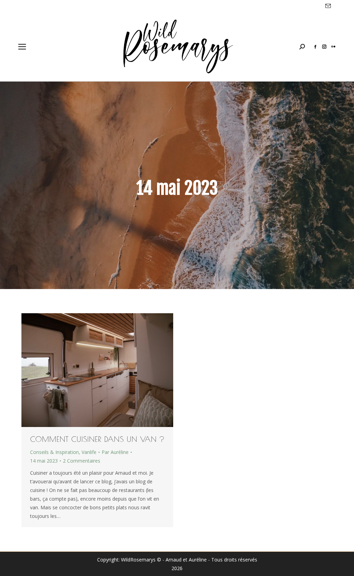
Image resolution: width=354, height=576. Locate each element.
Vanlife (89, 452)
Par (115, 452)
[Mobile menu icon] (22, 47)
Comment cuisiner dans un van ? (97, 439)
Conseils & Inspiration (54, 452)
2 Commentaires (81, 460)
